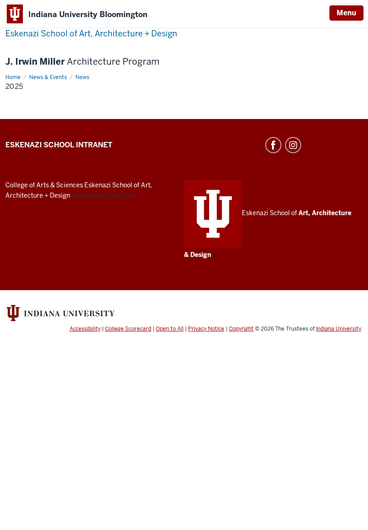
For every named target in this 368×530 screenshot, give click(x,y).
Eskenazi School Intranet (58, 145)
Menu (346, 13)
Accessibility (85, 328)
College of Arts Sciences (44, 185)
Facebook (273, 145)
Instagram (293, 145)
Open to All (170, 328)
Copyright (241, 328)
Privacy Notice (206, 328)
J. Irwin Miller (82, 62)
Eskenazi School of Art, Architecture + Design (91, 33)
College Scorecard (128, 328)
